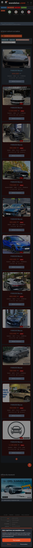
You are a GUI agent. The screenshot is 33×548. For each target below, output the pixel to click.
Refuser (9, 544)
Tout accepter (16, 540)
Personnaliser (23, 544)
